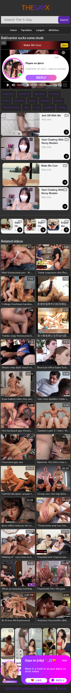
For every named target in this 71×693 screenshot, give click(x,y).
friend (6, 100)
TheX (35, 7)
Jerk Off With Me (51, 115)
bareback (24, 93)
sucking (48, 107)
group (32, 100)
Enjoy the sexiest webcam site (64, 224)
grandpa (19, 100)
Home (13, 30)
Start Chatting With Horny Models (52, 141)
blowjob (54, 93)
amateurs (8, 93)
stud (37, 107)
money (59, 100)
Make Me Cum (32, 45)
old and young (11, 107)
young (62, 107)
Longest (40, 30)
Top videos (26, 30)
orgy (26, 107)
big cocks (39, 93)
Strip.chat (46, 119)
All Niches (54, 30)
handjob (45, 100)
